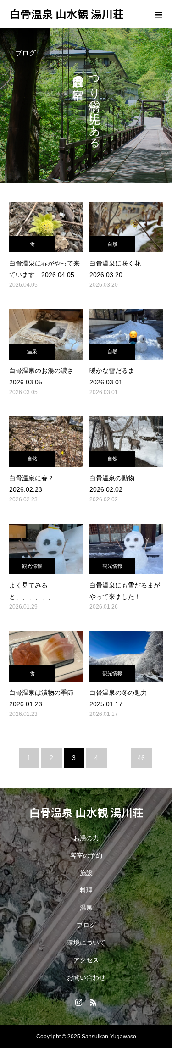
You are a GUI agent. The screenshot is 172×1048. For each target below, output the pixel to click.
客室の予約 (86, 855)
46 (141, 757)
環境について (86, 942)
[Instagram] (78, 1002)
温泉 (32, 351)
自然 (112, 244)
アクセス (86, 960)
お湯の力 (86, 838)
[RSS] (93, 1002)
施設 (86, 872)
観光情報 (32, 566)
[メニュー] (158, 14)
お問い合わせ (86, 977)
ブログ (86, 925)
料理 (86, 890)
